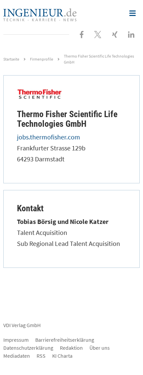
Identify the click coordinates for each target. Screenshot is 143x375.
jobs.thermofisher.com (48, 137)
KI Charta (62, 355)
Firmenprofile (41, 59)
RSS (41, 355)
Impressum (16, 339)
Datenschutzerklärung (28, 347)
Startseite (11, 59)
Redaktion (71, 347)
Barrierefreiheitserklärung (64, 339)
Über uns (99, 347)
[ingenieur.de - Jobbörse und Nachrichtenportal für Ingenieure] (39, 14)
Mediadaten (16, 355)
